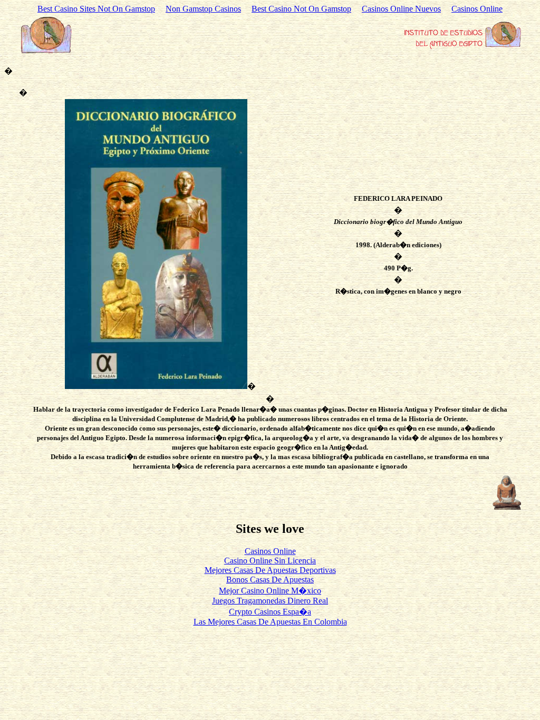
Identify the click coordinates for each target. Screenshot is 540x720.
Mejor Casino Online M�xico (270, 590)
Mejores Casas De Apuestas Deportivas (270, 570)
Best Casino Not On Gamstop (301, 8)
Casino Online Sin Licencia (270, 560)
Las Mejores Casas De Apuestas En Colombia (270, 621)
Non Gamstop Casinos (203, 8)
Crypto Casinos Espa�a (270, 611)
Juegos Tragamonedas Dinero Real (270, 600)
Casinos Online (477, 8)
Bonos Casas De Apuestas (270, 579)
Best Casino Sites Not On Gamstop (96, 8)
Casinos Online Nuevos (401, 8)
